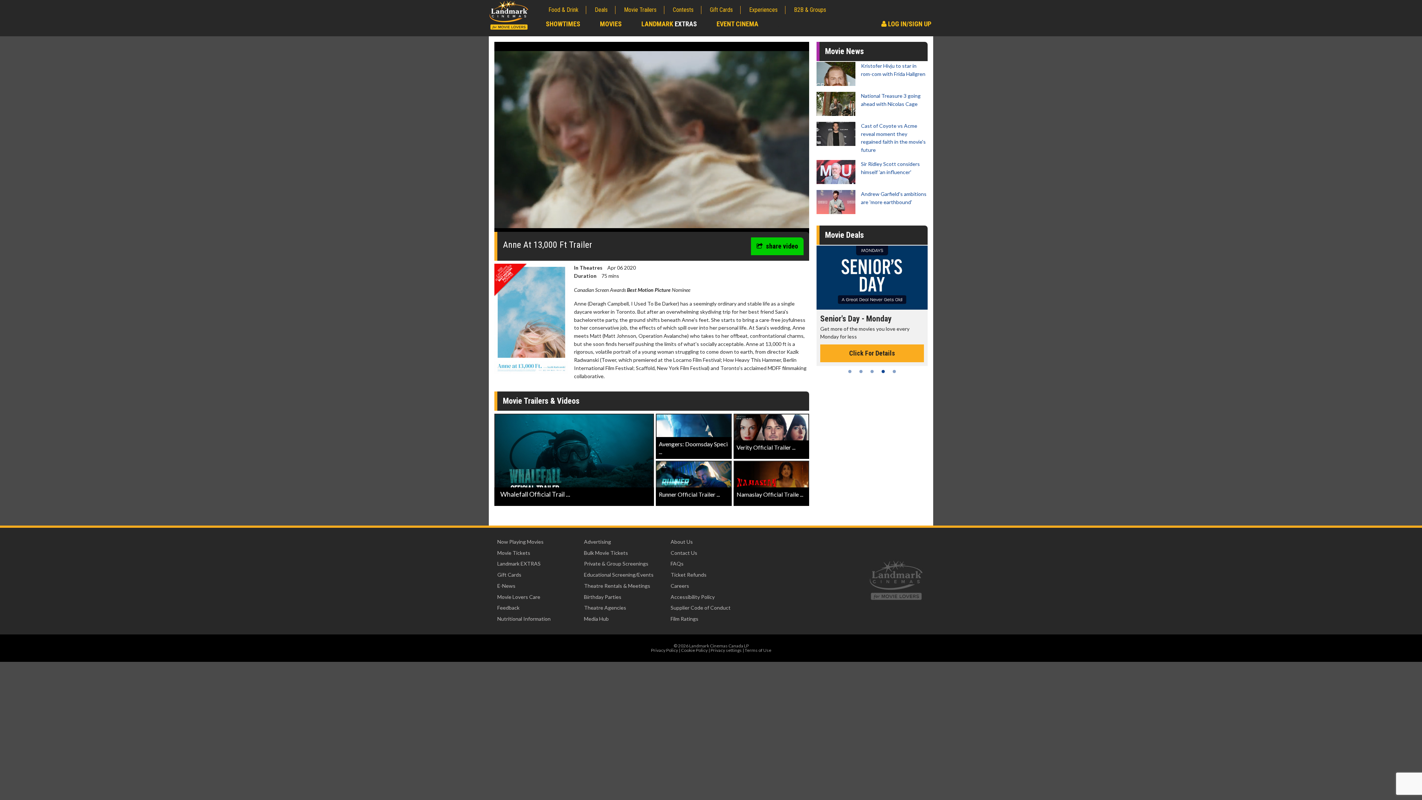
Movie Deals (844, 235)
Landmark (669, 24)
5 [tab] (894, 371)
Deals (601, 9)
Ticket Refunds (689, 574)
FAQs (677, 563)
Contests (683, 9)
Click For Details (872, 345)
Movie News (844, 51)
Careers (680, 586)
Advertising (597, 542)
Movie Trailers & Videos (541, 401)
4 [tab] (883, 371)
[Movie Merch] (872, 278)
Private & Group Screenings (616, 563)
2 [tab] (861, 371)
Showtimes (563, 24)
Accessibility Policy (693, 597)
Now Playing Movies (520, 542)
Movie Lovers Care (518, 597)
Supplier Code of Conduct (701, 607)
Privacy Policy (664, 650)
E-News (506, 586)
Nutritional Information (524, 619)
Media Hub (596, 619)
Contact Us (684, 553)
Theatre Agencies (605, 607)
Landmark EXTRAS (519, 563)
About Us (682, 542)
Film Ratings (684, 619)
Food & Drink (563, 9)
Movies (611, 24)
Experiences (763, 9)
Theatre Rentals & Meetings (617, 586)
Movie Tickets (513, 553)
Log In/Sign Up (909, 24)
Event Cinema (737, 24)
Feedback (508, 607)
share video (782, 246)
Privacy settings (726, 650)
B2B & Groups (810, 9)
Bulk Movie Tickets (606, 553)
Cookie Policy (694, 650)
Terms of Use (758, 650)
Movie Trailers (640, 9)
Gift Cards (721, 9)
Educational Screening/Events (619, 574)
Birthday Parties (602, 597)
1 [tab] (850, 371)
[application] (651, 139)
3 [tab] (872, 371)
